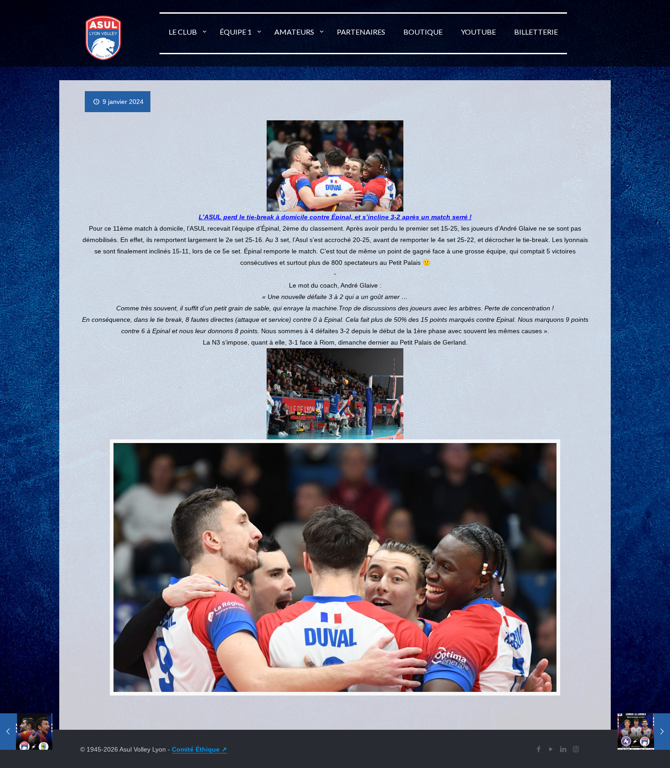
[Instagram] (576, 749)
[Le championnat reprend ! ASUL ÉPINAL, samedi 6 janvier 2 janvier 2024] (26, 731)
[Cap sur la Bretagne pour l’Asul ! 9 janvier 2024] (644, 731)
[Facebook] (539, 749)
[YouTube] (551, 749)
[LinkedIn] (563, 749)
